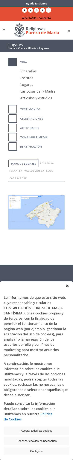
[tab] (36, 62)
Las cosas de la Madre (37, 91)
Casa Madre (18, 178)
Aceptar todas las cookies (36, 430)
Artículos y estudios (36, 98)
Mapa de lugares (23, 163)
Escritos (26, 78)
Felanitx (15, 170)
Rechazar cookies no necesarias (36, 440)
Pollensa (47, 163)
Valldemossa (34, 170)
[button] (67, 286)
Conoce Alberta (27, 48)
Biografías (28, 71)
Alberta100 (29, 18)
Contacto (45, 18)
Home (12, 48)
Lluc (49, 170)
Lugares (26, 84)
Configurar (36, 451)
